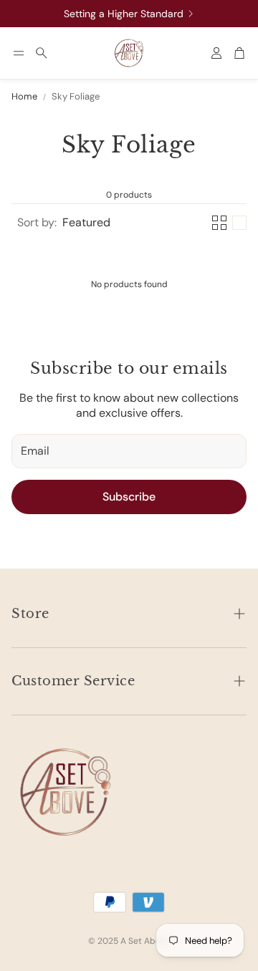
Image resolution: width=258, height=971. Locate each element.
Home (24, 96)
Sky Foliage (76, 96)
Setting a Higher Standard (123, 14)
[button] (18, 53)
